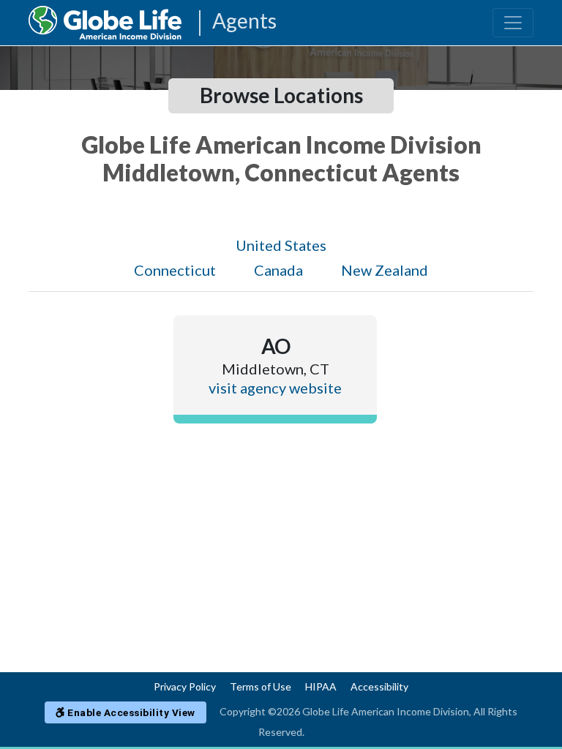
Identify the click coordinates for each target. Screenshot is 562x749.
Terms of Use (260, 686)
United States (281, 245)
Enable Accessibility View (130, 712)
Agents (244, 21)
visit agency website (275, 387)
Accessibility (379, 686)
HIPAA (321, 686)
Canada (278, 270)
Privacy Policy (185, 686)
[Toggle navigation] (512, 22)
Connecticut (175, 270)
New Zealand (384, 270)
